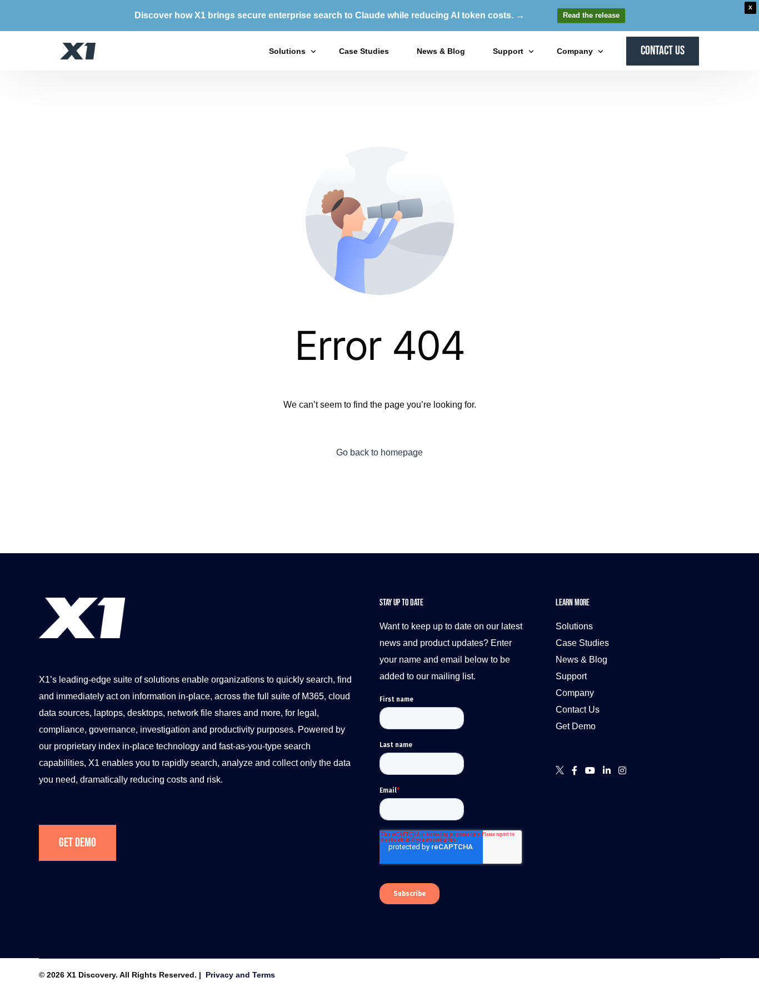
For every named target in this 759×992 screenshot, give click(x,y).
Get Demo (77, 842)
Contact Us (578, 709)
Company (575, 693)
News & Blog (581, 659)
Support (571, 676)
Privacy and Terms (240, 974)
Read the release (591, 15)
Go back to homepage (379, 452)
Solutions (574, 626)
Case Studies (582, 643)
